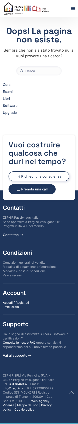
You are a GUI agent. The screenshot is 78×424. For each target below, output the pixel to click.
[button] (73, 8)
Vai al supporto (15, 355)
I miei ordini (11, 307)
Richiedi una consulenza (41, 176)
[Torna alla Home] (27, 8)
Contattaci (11, 235)
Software (10, 106)
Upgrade (10, 113)
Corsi (7, 85)
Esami (8, 92)
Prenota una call (34, 189)
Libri (6, 99)
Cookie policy (24, 409)
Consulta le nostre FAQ (19, 342)
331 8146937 (18, 384)
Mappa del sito (27, 405)
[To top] (71, 392)
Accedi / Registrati (16, 302)
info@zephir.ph (13, 388)
